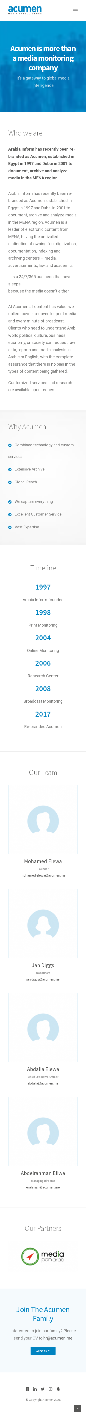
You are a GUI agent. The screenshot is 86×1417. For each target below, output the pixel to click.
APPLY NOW (43, 1351)
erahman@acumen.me (43, 1187)
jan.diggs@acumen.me (43, 979)
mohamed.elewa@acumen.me (43, 875)
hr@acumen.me (57, 1338)
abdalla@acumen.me (43, 1083)
